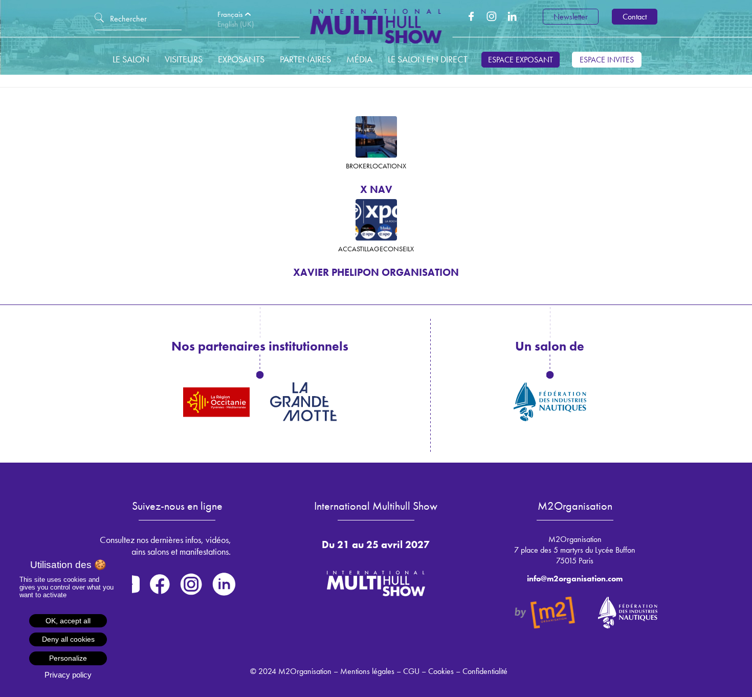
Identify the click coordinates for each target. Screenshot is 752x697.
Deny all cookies (68, 639)
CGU (411, 671)
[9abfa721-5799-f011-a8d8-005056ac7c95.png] (376, 220)
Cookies (441, 671)
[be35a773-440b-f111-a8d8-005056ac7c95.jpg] (376, 137)
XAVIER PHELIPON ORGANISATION (376, 272)
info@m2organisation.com (575, 578)
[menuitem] (237, 14)
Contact (635, 16)
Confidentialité (484, 671)
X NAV (376, 189)
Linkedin (512, 16)
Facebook (471, 16)
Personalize (68, 658)
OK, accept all (68, 621)
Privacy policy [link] (68, 674)
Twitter (491, 16)
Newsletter (571, 16)
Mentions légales (367, 671)
